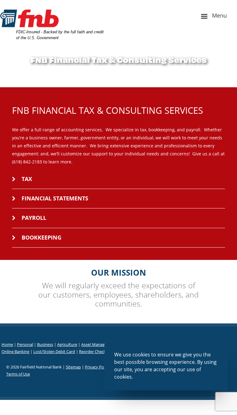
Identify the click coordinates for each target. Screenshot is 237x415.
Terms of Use (18, 374)
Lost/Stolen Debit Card (54, 351)
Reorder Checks (93, 351)
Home (7, 344)
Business (45, 344)
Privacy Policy (97, 366)
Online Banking (15, 351)
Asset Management (99, 344)
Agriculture (67, 344)
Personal (25, 344)
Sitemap (73, 366)
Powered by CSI (118, 403)
